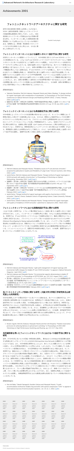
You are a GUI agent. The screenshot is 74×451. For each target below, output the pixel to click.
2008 (23, 421)
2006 (43, 421)
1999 (43, 431)
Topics (5, 405)
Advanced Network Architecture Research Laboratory (29, 3)
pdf (13, 100)
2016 (14, 411)
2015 (23, 411)
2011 (62, 411)
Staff (4, 408)
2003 (4, 431)
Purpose (5, 404)
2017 (4, 411)
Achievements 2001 (15, 11)
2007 (33, 421)
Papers (5, 407)
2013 (43, 411)
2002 (14, 431)
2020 (43, 401)
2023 (14, 401)
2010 (4, 421)
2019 (53, 401)
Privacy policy (6, 445)
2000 (33, 431)
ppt (17, 100)
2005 (53, 421)
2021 (33, 401)
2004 (62, 421)
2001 (23, 431)
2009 (14, 421)
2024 (4, 401)
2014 (33, 411)
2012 (53, 411)
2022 (23, 401)
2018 (62, 401)
